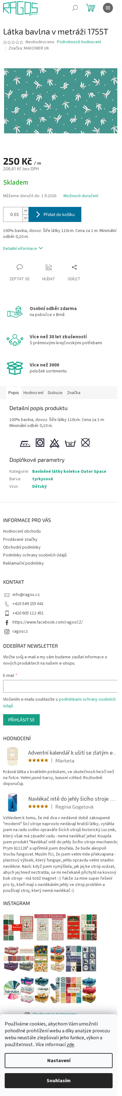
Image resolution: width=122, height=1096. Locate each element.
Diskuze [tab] (55, 393)
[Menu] (108, 8)
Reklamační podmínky (23, 563)
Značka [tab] (73, 393)
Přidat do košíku (59, 214)
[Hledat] (75, 8)
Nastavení (58, 1060)
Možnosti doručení (81, 196)
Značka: (28, 48)
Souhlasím (59, 1080)
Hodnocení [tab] (33, 393)
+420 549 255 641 (28, 604)
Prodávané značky (20, 539)
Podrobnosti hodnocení (79, 42)
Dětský (39, 486)
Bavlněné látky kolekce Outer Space (69, 471)
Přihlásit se (21, 719)
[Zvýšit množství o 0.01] (25, 210)
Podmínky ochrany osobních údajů (35, 555)
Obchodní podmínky (22, 547)
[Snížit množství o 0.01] (25, 218)
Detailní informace (20, 248)
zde (70, 1044)
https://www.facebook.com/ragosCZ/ (48, 622)
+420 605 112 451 (28, 613)
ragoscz (20, 631)
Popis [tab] (13, 393)
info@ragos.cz (26, 595)
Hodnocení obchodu (22, 531)
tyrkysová (42, 479)
